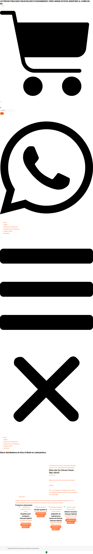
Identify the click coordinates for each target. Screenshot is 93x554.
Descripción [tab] (22, 496)
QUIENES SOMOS (7, 231)
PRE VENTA (6, 233)
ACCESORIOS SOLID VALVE (56, 465)
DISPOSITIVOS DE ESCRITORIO (11, 229)
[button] (46, 336)
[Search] (2, 113)
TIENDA (5, 224)
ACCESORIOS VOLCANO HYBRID (66, 467)
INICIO (5, 222)
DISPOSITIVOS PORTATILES (10, 227)
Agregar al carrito (26, 526)
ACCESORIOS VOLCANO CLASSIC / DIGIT (59, 492)
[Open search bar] (0, 107)
